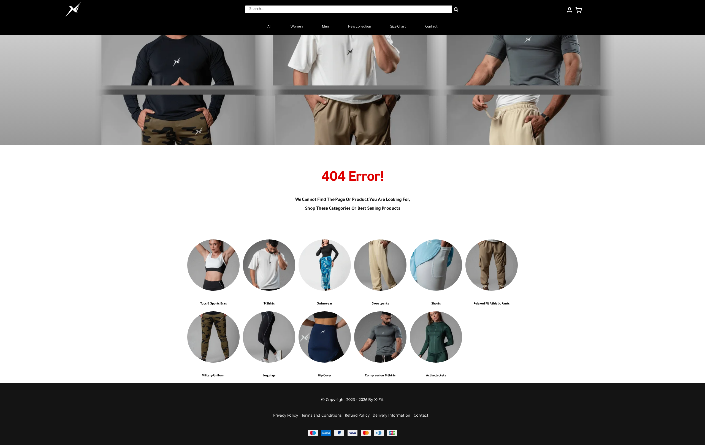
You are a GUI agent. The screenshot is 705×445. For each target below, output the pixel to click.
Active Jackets (436, 376)
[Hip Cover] (325, 315)
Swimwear (324, 304)
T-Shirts (269, 304)
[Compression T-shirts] (380, 315)
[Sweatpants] (380, 243)
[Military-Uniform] (213, 315)
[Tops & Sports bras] (213, 243)
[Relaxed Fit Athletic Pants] (491, 243)
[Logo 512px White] (73, 3)
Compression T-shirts (380, 376)
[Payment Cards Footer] (352, 432)
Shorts (436, 304)
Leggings (269, 376)
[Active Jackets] (436, 315)
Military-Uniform (214, 376)
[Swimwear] (325, 243)
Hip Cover (325, 376)
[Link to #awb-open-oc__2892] (578, 10)
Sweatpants (380, 304)
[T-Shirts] (269, 243)
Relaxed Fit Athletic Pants (491, 304)
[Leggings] (269, 315)
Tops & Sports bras (213, 304)
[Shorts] (436, 243)
